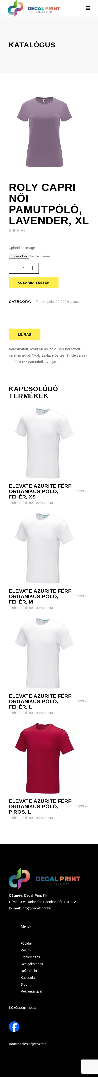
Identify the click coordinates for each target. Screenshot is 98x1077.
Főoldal (26, 943)
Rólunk (26, 950)
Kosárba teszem (33, 282)
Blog (24, 984)
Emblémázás (30, 957)
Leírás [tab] (24, 334)
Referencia (29, 971)
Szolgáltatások (32, 964)
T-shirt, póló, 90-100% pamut (57, 302)
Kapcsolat (28, 978)
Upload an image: (22, 248)
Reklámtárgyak (32, 991)
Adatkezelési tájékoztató (28, 1044)
